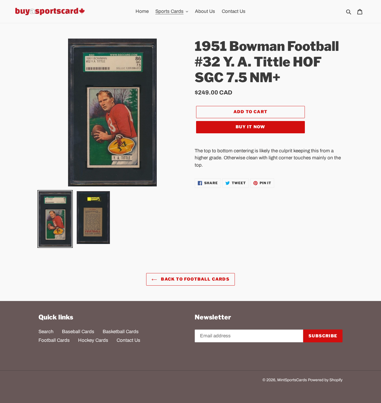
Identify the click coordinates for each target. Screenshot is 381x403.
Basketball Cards (121, 331)
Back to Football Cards (195, 279)
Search (46, 331)
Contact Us (128, 340)
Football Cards (54, 340)
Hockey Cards (93, 340)
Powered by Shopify (325, 380)
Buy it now (251, 126)
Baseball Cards (78, 331)
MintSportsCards (292, 380)
